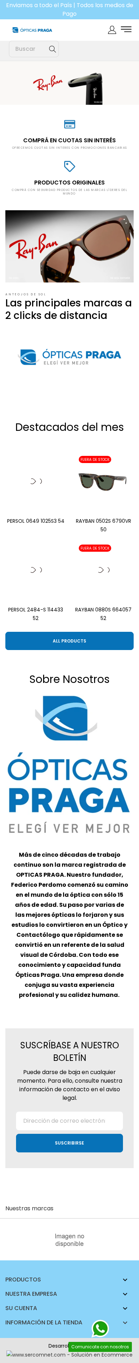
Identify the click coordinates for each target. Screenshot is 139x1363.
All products (69, 641)
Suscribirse (69, 1143)
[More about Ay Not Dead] (69, 1240)
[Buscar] (52, 49)
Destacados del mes (69, 427)
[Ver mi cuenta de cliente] (112, 29)
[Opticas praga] (35, 30)
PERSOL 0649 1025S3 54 (36, 521)
